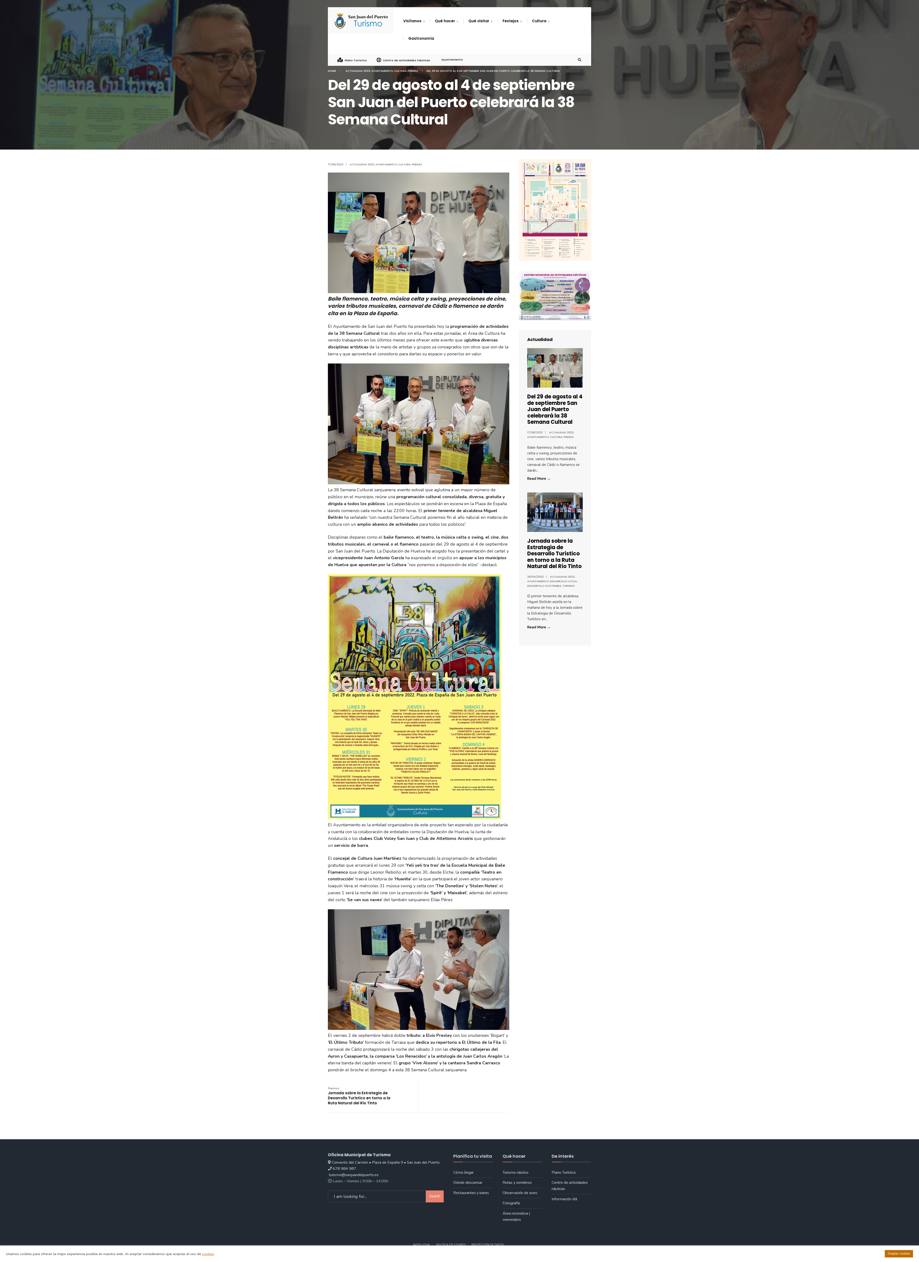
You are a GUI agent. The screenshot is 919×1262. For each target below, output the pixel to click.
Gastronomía (421, 38)
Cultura (539, 20)
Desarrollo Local (563, 581)
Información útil (564, 1199)
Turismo (568, 586)
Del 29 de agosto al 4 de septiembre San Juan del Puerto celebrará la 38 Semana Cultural (555, 409)
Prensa (413, 71)
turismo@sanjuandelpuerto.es (354, 1175)
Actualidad (540, 339)
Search (434, 1196)
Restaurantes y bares (471, 1192)
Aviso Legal (422, 1245)
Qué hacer (445, 20)
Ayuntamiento (452, 59)
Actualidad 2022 (358, 71)
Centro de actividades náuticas (406, 60)
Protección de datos (487, 1245)
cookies (208, 1254)
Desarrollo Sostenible (544, 586)
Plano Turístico (356, 60)
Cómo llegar (463, 1172)
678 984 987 (344, 1168)
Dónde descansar (467, 1182)
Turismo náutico (515, 1172)
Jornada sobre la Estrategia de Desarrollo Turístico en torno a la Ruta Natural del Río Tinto (359, 1096)
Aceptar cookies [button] (899, 1253)
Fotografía (511, 1203)
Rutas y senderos (517, 1182)
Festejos (511, 20)
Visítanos (412, 20)
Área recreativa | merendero (516, 1216)
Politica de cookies (451, 1245)
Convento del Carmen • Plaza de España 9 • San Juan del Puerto (386, 1162)
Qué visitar (478, 20)
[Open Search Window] (579, 60)
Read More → (549, 478)
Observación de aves (520, 1192)
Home (332, 71)
